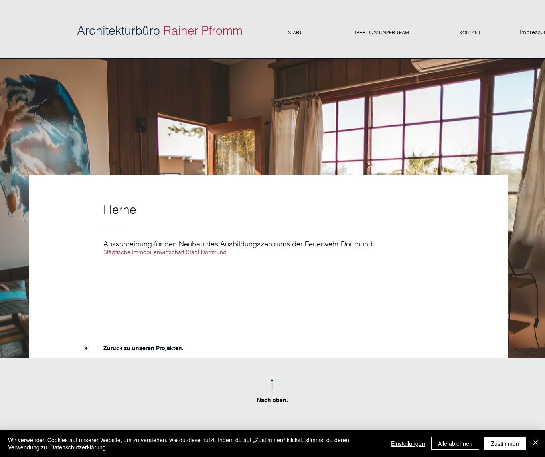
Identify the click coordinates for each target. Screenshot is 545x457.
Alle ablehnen (455, 443)
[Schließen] (535, 443)
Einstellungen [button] (408, 443)
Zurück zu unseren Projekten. (143, 348)
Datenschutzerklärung (78, 447)
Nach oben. (272, 400)
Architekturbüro (160, 30)
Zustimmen (505, 443)
